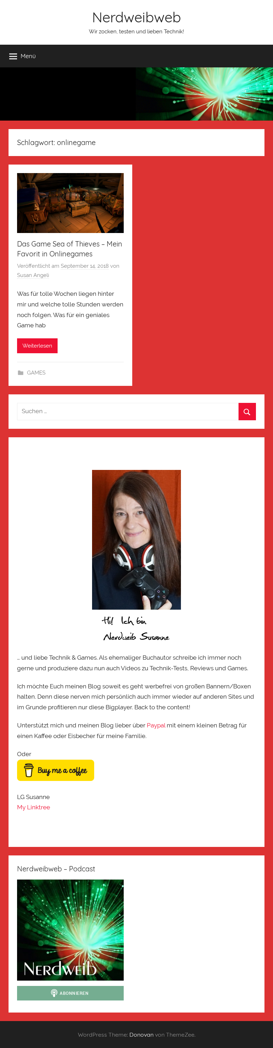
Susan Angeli (33, 275)
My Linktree (33, 807)
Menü (28, 56)
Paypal (156, 725)
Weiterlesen (37, 346)
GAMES (36, 373)
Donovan (141, 1034)
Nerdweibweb (136, 17)
